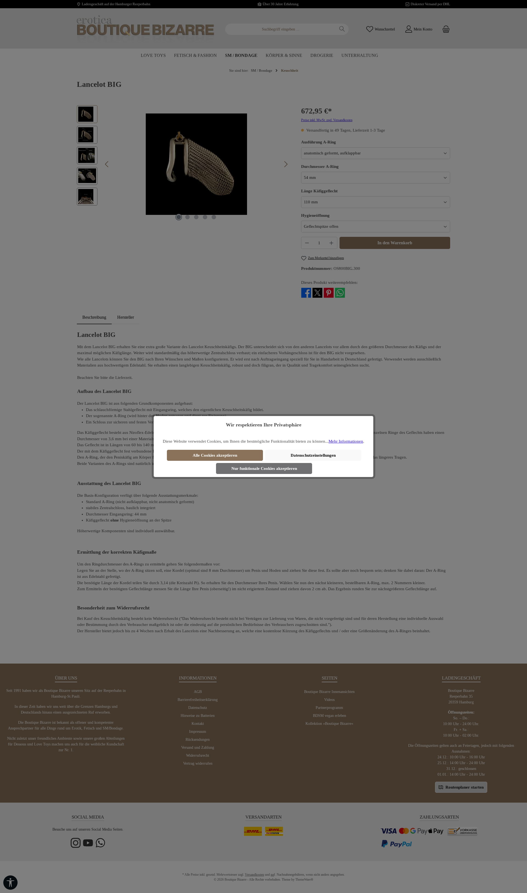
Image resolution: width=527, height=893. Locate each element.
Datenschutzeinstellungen (313, 455)
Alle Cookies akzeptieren (215, 455)
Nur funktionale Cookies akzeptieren (264, 468)
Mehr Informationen (346, 441)
